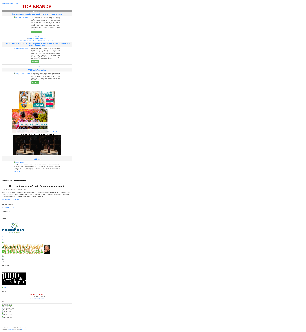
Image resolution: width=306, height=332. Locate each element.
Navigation (36, 11)
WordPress (10, 329)
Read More (35, 61)
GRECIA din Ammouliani (37, 70)
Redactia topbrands (7, 189)
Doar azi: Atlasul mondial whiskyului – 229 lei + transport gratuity (37, 14)
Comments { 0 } (15, 199)
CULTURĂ (23, 189)
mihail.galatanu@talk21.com (39, 298)
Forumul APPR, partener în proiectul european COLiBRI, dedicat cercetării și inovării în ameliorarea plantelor (37, 44)
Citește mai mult (36, 32)
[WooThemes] (23, 329)
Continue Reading (6, 199)
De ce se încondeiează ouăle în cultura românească (36, 186)
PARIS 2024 (37, 159)
